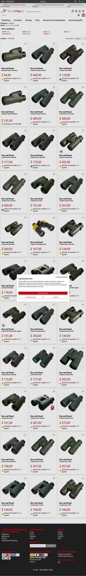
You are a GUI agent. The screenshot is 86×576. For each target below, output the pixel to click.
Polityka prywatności (62, 277)
